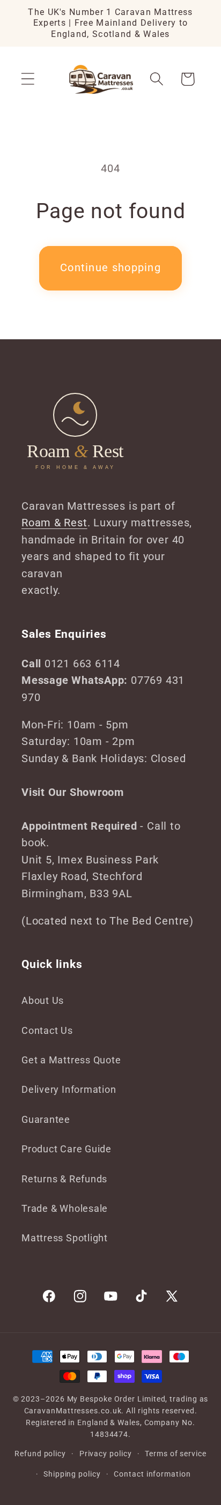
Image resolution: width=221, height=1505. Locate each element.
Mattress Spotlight (64, 1237)
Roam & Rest (54, 523)
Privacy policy (105, 1453)
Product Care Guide (66, 1148)
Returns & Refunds (64, 1178)
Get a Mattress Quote (71, 1060)
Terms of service (176, 1453)
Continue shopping (110, 268)
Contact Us (47, 1030)
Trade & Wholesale (64, 1208)
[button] (27, 79)
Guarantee (45, 1119)
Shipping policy (72, 1474)
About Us (42, 1000)
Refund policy (40, 1453)
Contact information (152, 1474)
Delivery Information (68, 1089)
